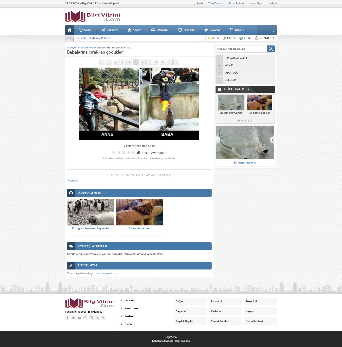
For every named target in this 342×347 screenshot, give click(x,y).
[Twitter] (73, 317)
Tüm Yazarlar (215, 3)
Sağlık (87, 30)
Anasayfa (70, 30)
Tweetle (72, 180)
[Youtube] (79, 317)
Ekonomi (112, 30)
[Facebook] (67, 317)
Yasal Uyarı (257, 3)
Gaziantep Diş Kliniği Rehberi (93, 38)
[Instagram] (91, 317)
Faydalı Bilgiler (184, 321)
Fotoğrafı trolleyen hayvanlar (90, 228)
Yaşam (137, 30)
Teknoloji (188, 30)
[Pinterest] (85, 317)
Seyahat (215, 30)
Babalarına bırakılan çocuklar (91, 47)
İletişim (272, 3)
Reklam (129, 316)
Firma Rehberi (237, 3)
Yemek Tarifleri (220, 321)
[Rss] (103, 317)
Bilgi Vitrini (171, 337)
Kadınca (216, 311)
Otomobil (162, 30)
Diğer (238, 30)
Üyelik (199, 3)
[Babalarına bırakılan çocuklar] (139, 104)
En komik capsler (139, 228)
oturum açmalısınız (106, 273)
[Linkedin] (97, 317)
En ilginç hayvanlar (231, 112)
